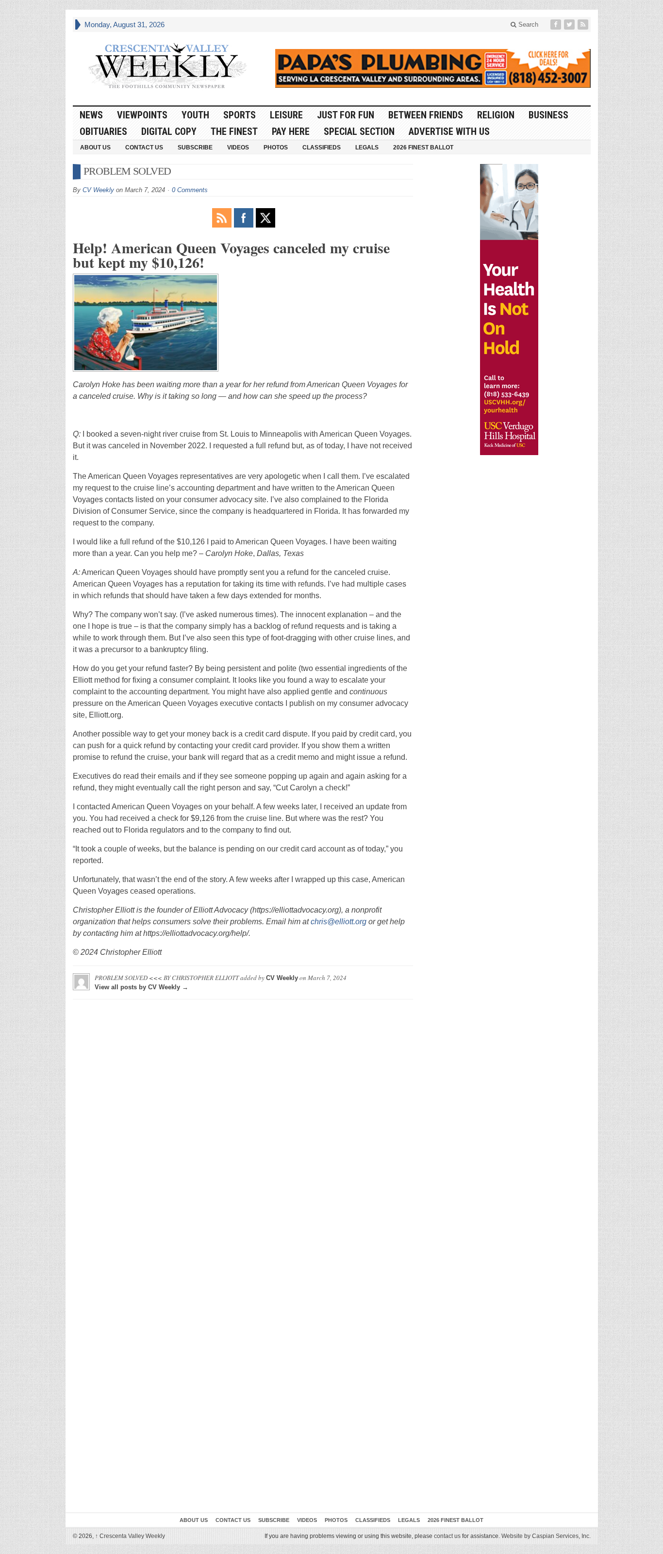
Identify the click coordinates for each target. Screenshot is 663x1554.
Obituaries (103, 131)
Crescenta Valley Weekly (130, 1536)
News (91, 115)
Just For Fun (345, 115)
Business (548, 115)
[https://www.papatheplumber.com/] (433, 68)
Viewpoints (142, 115)
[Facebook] (557, 24)
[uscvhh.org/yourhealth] (509, 309)
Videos (238, 147)
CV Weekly (98, 190)
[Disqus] (243, 1128)
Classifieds (321, 147)
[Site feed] (584, 24)
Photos (276, 147)
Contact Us (144, 147)
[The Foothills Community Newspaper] (167, 66)
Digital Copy (169, 131)
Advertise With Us (449, 131)
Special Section (359, 131)
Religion (495, 115)
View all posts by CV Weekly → (141, 987)
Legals (367, 147)
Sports (239, 115)
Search (527, 24)
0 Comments (190, 190)
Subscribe (195, 147)
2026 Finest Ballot (423, 147)
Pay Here (291, 131)
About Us (95, 147)
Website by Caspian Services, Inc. (546, 1536)
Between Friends (425, 115)
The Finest (234, 131)
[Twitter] (570, 24)
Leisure (286, 115)
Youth (195, 115)
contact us (447, 1536)
